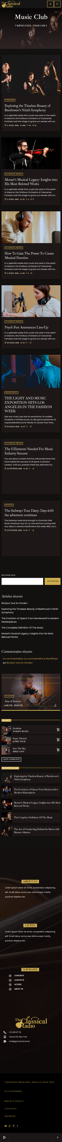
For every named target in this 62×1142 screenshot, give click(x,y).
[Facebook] (17, 1126)
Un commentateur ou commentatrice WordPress (30, 658)
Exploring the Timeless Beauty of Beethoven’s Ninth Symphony (27, 107)
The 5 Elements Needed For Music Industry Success (29, 451)
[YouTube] (6, 1126)
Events (9, 505)
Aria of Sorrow (13, 701)
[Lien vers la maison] (10, 4)
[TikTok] (9, 1126)
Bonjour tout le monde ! (15, 603)
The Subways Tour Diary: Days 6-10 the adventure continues (29, 512)
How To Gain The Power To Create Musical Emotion (29, 255)
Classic (9, 696)
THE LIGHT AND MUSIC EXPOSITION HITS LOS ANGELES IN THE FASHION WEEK (28, 404)
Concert (10, 100)
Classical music (14, 174)
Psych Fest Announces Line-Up (26, 327)
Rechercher (8, 575)
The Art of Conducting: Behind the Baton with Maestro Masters (36, 831)
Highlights (11, 393)
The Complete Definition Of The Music (22, 627)
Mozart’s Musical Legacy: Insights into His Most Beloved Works (31, 181)
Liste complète (11, 759)
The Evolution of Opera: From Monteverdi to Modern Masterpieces (36, 791)
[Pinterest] (13, 1126)
